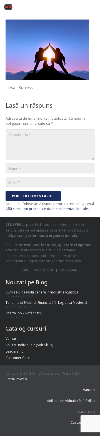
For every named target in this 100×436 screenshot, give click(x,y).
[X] (58, 7)
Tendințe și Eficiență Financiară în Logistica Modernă (46, 302)
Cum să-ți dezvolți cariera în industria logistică (42, 292)
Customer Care (18, 357)
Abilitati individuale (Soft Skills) (29, 345)
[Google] (68, 7)
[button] (93, 7)
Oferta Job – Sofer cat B (24, 313)
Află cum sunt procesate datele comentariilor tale (47, 208)
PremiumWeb (16, 379)
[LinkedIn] (78, 7)
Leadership (15, 351)
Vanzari (11, 338)
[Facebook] (48, 7)
